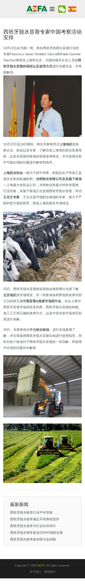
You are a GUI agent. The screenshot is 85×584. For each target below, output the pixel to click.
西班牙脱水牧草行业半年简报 (31, 512)
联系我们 (49, 571)
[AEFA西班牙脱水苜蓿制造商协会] (37, 7)
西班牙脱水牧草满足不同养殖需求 (34, 519)
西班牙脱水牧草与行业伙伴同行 (33, 526)
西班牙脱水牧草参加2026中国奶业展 (36, 532)
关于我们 (35, 571)
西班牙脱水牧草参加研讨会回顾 (33, 539)
